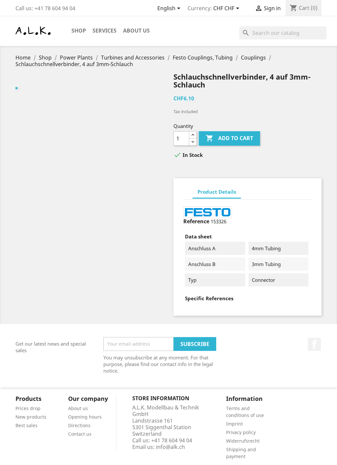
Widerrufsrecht (243, 441)
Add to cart (229, 138)
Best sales (26, 425)
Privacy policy (241, 432)
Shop (78, 30)
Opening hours (85, 417)
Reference (196, 221)
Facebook (314, 344)
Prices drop (27, 408)
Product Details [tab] (216, 191)
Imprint (234, 424)
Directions (79, 425)
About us (136, 30)
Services (104, 30)
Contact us (79, 434)
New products (30, 417)
